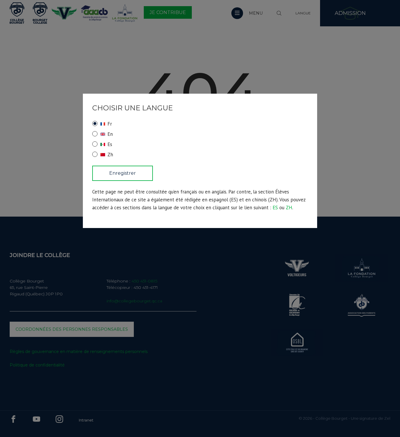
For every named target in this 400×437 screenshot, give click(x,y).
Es (109, 144)
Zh (110, 154)
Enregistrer (122, 173)
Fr (109, 124)
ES (275, 207)
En (110, 134)
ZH (289, 207)
